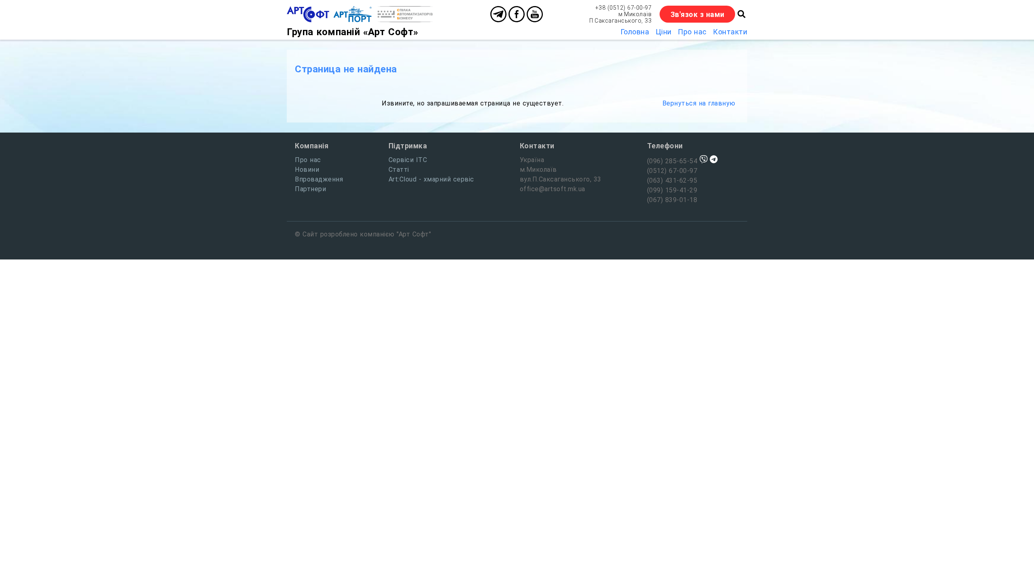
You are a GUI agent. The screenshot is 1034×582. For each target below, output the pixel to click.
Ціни (664, 31)
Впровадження (319, 179)
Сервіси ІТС (408, 160)
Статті (399, 169)
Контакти (730, 31)
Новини (307, 169)
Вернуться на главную (699, 103)
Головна (634, 31)
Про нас (692, 31)
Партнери (310, 189)
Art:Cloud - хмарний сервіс (431, 179)
